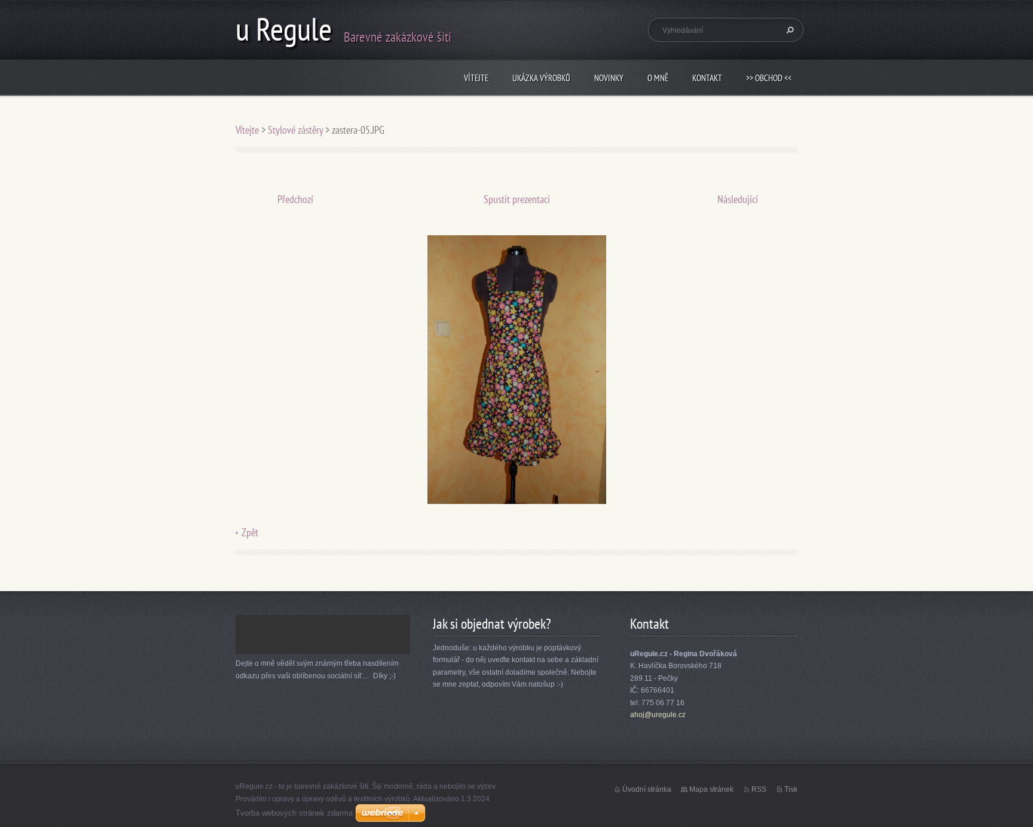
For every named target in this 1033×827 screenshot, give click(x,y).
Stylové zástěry (295, 130)
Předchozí (295, 199)
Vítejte (476, 78)
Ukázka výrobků (541, 78)
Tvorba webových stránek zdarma (294, 812)
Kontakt (707, 78)
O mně (657, 78)
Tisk (790, 789)
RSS (758, 789)
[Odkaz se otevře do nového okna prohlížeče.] (516, 369)
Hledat (788, 30)
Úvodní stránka (646, 789)
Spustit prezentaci (517, 199)
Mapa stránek (711, 789)
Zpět (250, 532)
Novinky (609, 78)
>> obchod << (768, 78)
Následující (737, 199)
